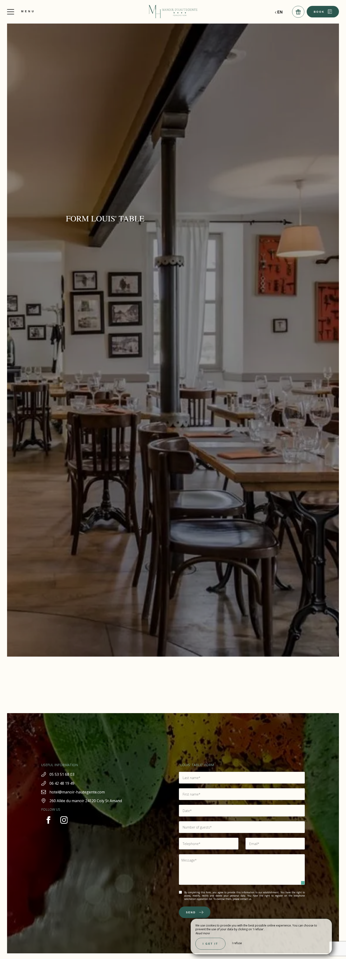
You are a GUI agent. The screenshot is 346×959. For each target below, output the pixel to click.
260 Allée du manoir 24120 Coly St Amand (85, 800)
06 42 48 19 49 (61, 783)
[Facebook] (49, 826)
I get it (210, 943)
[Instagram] (64, 826)
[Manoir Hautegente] (173, 11)
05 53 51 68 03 (61, 774)
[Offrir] (298, 12)
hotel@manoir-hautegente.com (77, 792)
